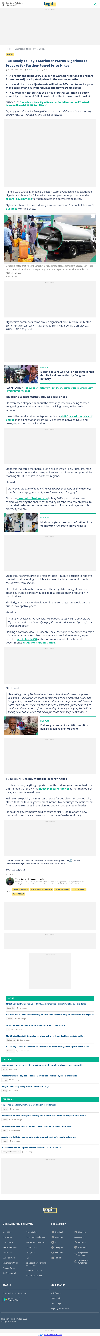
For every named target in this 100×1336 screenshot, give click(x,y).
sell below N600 (27, 639)
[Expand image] (93, 216)
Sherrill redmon (20, 889)
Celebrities (10, 1008)
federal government (19, 199)
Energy (42, 48)
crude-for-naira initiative (39, 642)
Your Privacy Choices (53, 1334)
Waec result (18, 894)
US (8, 1029)
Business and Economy (25, 48)
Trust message (79, 889)
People (9, 1019)
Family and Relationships (10, 1152)
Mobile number (62, 889)
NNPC (64, 416)
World (4, 1130)
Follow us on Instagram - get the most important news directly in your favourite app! (49, 389)
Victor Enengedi (34, 70)
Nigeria (4, 1109)
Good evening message (41, 889)
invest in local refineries (53, 788)
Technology (11, 1040)
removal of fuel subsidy (32, 498)
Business (11, 208)
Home (8, 48)
